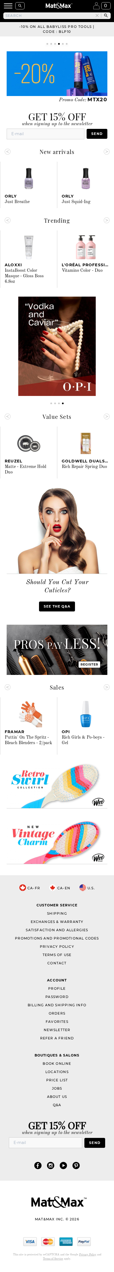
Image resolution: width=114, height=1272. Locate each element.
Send (97, 134)
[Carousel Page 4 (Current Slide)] (59, 44)
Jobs (57, 1088)
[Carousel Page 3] (55, 44)
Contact (56, 963)
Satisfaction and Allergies (57, 930)
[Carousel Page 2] (51, 44)
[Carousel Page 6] (67, 44)
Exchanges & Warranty (57, 922)
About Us (57, 1097)
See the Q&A (57, 606)
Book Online (57, 1063)
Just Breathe (17, 202)
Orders (57, 1013)
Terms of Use (57, 955)
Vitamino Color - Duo (82, 270)
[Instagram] (50, 1165)
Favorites (57, 1022)
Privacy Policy (57, 946)
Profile (57, 988)
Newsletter (57, 1030)
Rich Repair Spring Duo (84, 467)
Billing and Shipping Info (57, 1005)
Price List (57, 1080)
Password (57, 997)
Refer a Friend (57, 1038)
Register (90, 664)
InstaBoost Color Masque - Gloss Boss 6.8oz (24, 276)
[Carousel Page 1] (47, 44)
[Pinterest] (76, 1165)
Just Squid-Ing (76, 202)
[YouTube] (63, 1165)
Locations (57, 1072)
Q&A (57, 1105)
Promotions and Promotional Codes (57, 938)
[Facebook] (38, 1165)
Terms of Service (53, 1258)
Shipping (57, 913)
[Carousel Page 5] (63, 44)
